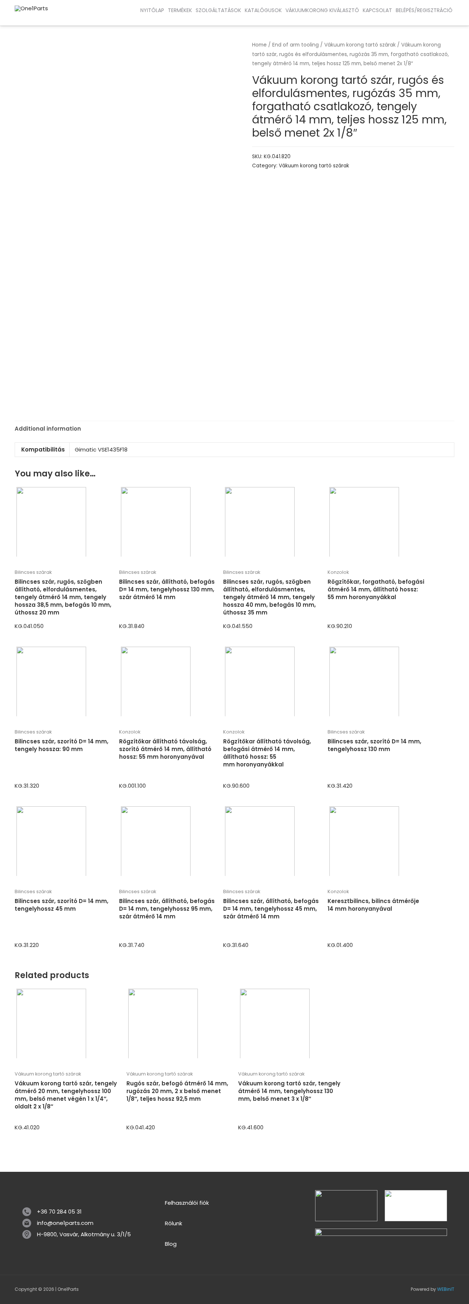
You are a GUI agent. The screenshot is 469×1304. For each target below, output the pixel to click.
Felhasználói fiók (187, 1203)
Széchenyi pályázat (62, 18)
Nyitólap (152, 10)
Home (259, 44)
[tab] (48, 429)
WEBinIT (445, 1289)
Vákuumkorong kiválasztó (322, 10)
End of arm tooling (295, 44)
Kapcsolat (377, 10)
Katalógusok (263, 10)
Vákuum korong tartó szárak (360, 44)
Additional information (48, 428)
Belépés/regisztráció (424, 10)
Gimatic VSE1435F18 (101, 449)
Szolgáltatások (218, 10)
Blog (171, 1244)
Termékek (180, 10)
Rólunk (173, 1223)
